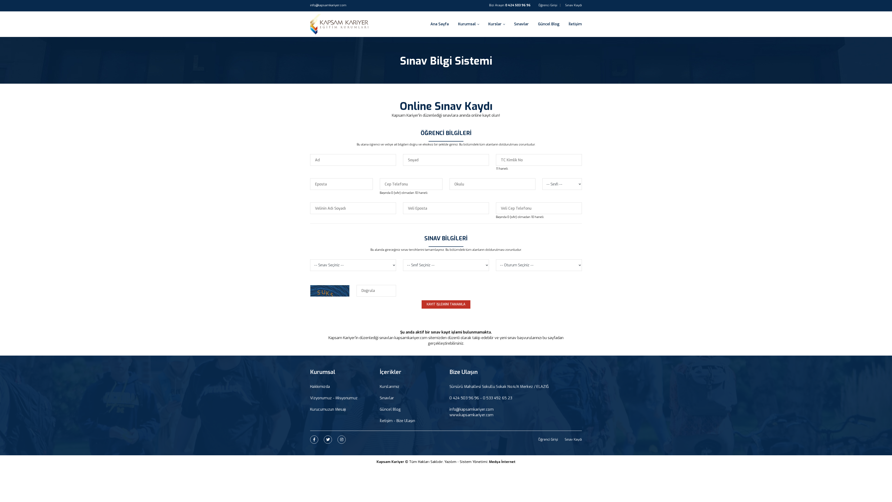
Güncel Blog (548, 24)
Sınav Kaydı (573, 5)
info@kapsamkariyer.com (328, 5)
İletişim (575, 24)
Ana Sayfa (439, 24)
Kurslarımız (390, 386)
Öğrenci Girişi (547, 5)
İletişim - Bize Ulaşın (397, 420)
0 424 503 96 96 (464, 398)
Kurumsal (467, 24)
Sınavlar (521, 24)
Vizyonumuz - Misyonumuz (333, 398)
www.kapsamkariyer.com (471, 415)
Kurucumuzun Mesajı (328, 409)
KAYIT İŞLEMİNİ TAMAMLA (446, 304)
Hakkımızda (320, 386)
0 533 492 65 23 (497, 398)
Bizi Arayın (510, 5)
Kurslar (495, 24)
